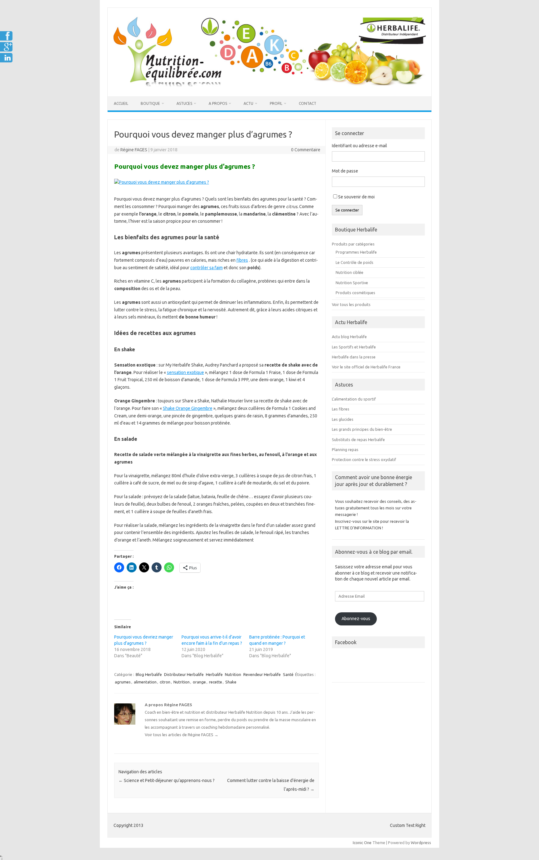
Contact (307, 103)
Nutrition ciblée (349, 272)
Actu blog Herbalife (349, 336)
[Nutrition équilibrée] (269, 85)
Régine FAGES (133, 149)
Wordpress (421, 842)
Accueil (121, 103)
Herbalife (214, 674)
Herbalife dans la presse (354, 357)
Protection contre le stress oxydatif (364, 459)
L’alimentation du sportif (354, 399)
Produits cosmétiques (355, 292)
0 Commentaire (305, 149)
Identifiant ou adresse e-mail (359, 145)
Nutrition (233, 674)
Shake (230, 682)
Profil (276, 103)
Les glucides (342, 419)
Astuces (184, 103)
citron (165, 682)
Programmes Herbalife (356, 252)
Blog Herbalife (149, 674)
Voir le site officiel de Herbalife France (366, 367)
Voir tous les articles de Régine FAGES (181, 734)
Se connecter (347, 210)
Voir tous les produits (351, 304)
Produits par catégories (353, 244)
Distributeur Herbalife (184, 674)
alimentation (145, 682)
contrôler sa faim (206, 267)
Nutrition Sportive (352, 282)
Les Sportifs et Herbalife (354, 347)
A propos (218, 103)
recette (215, 682)
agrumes (123, 682)
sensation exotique (185, 372)
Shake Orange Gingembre (187, 408)
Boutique (150, 103)
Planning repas (345, 449)
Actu (248, 103)
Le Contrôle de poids (354, 262)
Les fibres (340, 409)
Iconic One (362, 842)
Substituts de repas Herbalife (358, 439)
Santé (288, 674)
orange (199, 682)
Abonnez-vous (356, 618)
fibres (242, 260)
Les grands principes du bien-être (362, 429)
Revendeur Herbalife (262, 674)
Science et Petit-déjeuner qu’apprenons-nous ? (167, 780)
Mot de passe (345, 170)
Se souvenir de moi (356, 196)
